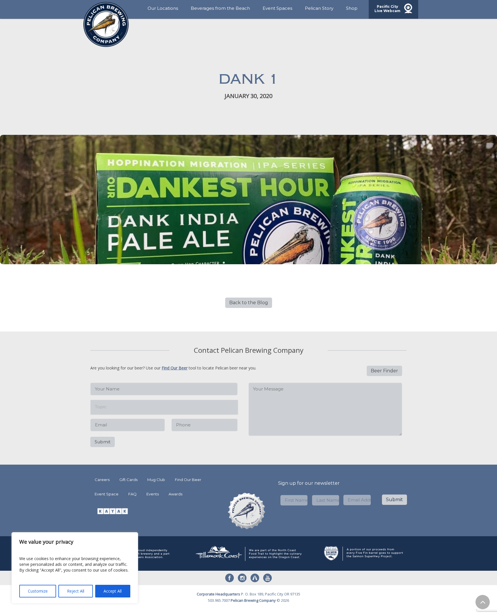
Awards (175, 494)
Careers (102, 479)
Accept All (113, 591)
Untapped (255, 578)
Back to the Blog (248, 302)
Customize (38, 591)
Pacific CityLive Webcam (387, 8)
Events (152, 494)
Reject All (75, 591)
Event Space (106, 494)
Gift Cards (128, 479)
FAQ (132, 494)
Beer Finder (384, 370)
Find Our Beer (175, 368)
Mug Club (156, 479)
